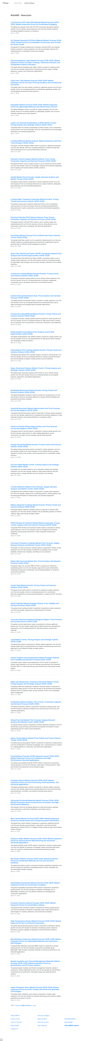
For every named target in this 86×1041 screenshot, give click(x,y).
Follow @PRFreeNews (71, 1025)
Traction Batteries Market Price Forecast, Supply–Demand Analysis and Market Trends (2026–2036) (34, 488)
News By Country (43, 1022)
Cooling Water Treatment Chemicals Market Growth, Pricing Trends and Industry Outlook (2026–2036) (34, 200)
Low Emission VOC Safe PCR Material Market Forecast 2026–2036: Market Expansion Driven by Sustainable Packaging (35, 23)
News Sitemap (42, 1025)
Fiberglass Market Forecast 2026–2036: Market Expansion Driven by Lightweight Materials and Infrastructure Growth (34, 106)
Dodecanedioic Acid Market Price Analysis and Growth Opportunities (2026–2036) (32, 333)
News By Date (42, 1019)
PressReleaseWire (70, 1019)
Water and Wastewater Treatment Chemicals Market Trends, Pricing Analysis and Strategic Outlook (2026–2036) (35, 683)
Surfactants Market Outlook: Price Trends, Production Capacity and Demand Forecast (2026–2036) (36, 703)
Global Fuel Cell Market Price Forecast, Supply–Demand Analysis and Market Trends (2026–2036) (33, 721)
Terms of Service (16, 1022)
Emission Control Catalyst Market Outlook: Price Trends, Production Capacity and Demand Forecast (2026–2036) (33, 160)
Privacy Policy (15, 1019)
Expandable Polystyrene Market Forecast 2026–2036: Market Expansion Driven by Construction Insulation (35, 884)
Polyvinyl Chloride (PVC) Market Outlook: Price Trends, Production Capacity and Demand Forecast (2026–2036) (33, 218)
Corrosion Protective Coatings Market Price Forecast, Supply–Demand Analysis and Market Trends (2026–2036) (35, 544)
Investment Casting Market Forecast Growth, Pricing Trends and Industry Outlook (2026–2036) (35, 275)
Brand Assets (15, 1025)
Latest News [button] (18, 3)
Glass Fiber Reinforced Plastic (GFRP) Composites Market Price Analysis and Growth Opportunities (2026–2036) (36, 255)
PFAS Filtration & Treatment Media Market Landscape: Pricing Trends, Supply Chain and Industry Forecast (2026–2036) (35, 524)
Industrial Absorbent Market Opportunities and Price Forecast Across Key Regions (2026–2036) (35, 409)
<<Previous (17, 1005)
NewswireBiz (68, 1022)
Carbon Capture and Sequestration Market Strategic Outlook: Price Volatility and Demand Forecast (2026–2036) (35, 659)
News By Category (44, 1015)
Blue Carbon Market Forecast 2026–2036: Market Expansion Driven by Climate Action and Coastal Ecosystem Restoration (35, 820)
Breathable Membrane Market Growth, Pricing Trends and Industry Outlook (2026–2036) (34, 391)
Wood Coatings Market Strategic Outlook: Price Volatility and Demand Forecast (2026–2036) (35, 604)
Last (34, 1005)
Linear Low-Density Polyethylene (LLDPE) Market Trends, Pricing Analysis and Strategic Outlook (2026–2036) (34, 124)
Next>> (30, 1005)
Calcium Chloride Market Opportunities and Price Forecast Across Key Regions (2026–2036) (34, 427)
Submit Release (29, 3)
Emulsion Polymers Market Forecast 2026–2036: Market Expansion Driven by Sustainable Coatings (33, 904)
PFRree (5, 3)
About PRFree (15, 1015)
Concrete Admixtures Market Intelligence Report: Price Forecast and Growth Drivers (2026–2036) (36, 621)
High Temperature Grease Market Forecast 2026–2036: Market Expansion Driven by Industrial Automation (36, 922)
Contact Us (14, 1029)
